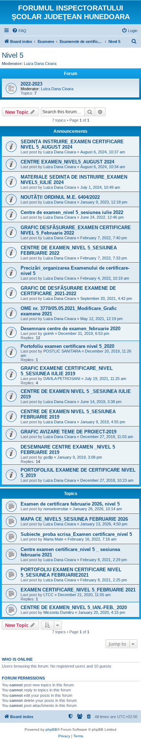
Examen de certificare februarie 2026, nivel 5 (70, 504)
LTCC (48, 595)
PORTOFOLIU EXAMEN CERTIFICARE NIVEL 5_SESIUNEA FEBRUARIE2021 (71, 572)
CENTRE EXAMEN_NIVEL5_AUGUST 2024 (67, 162)
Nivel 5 (13, 55)
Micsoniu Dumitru (58, 612)
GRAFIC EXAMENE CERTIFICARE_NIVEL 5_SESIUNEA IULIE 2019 (67, 371)
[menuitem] (19, 30)
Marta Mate (53, 539)
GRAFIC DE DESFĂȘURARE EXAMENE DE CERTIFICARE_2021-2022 (68, 290)
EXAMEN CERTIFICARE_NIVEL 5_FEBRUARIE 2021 (78, 590)
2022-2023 (31, 84)
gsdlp (48, 457)
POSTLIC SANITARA (62, 351)
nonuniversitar (55, 509)
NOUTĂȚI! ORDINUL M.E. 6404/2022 (60, 197)
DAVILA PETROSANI (61, 378)
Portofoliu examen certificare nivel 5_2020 (67, 346)
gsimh (48, 333)
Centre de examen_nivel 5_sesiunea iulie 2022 (72, 212)
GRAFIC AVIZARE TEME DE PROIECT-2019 (68, 431)
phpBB (51, 729)
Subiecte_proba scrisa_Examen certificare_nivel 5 (76, 534)
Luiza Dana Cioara (40, 63)
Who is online (17, 659)
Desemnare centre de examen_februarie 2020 (70, 328)
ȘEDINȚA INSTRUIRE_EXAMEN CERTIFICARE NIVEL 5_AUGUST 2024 (72, 144)
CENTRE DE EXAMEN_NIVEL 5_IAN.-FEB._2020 (74, 607)
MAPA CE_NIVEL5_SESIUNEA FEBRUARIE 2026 (74, 519)
